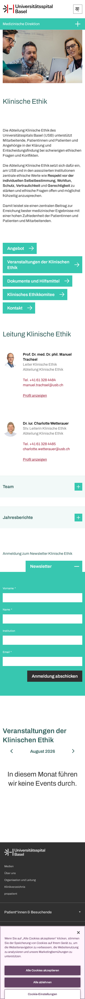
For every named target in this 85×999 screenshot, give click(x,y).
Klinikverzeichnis (14, 886)
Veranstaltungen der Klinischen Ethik (38, 264)
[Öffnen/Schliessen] (77, 9)
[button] (42, 487)
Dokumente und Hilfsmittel (33, 281)
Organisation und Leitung (20, 880)
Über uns (10, 873)
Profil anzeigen (35, 395)
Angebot (15, 248)
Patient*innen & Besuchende (28, 912)
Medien (9, 866)
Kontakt (14, 308)
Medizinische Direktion (21, 24)
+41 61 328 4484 (42, 380)
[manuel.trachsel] (43, 385)
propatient (10, 893)
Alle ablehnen (42, 982)
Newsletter (41, 566)
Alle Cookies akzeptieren (42, 970)
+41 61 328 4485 (42, 444)
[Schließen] (78, 933)
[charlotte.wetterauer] (46, 449)
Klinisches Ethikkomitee (31, 294)
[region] (42, 962)
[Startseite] (28, 9)
